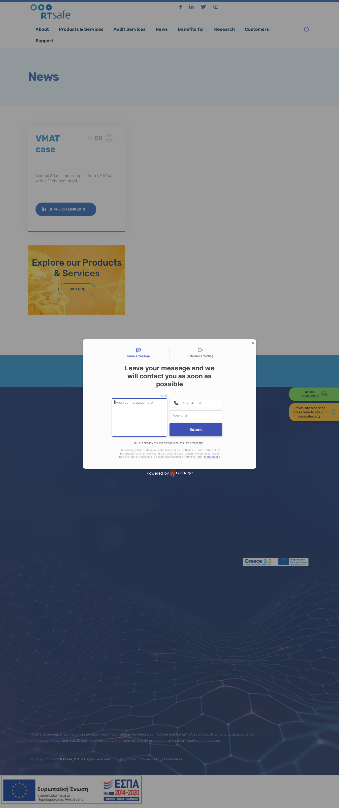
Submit (196, 429)
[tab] (138, 353)
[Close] (253, 343)
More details (212, 456)
